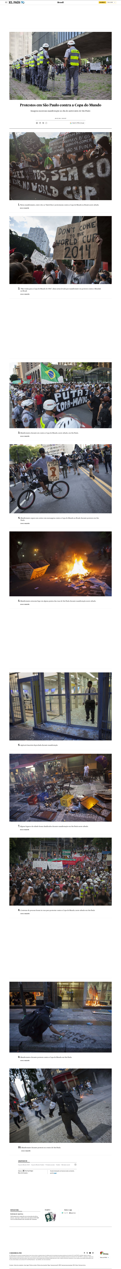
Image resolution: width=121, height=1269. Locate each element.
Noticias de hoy (82, 1265)
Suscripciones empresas (66, 1265)
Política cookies (33, 1265)
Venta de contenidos (18, 1265)
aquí (55, 1173)
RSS (74, 1265)
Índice (76, 1265)
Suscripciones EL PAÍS (56, 1265)
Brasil (60, 2)
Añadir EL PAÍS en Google (78, 123)
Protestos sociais (50, 1165)
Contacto (11, 1265)
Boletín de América (16, 1214)
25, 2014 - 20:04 (60, 118)
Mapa (49, 1265)
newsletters (14, 1210)
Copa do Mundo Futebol (37, 1165)
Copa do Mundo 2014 (24, 1165)
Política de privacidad (42, 1265)
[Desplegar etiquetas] (75, 1164)
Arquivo (47, 1210)
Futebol (58, 1165)
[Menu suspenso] (6, 2)
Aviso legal (26, 1265)
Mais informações (22, 1173)
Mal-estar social (65, 1165)
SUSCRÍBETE (102, 2)
